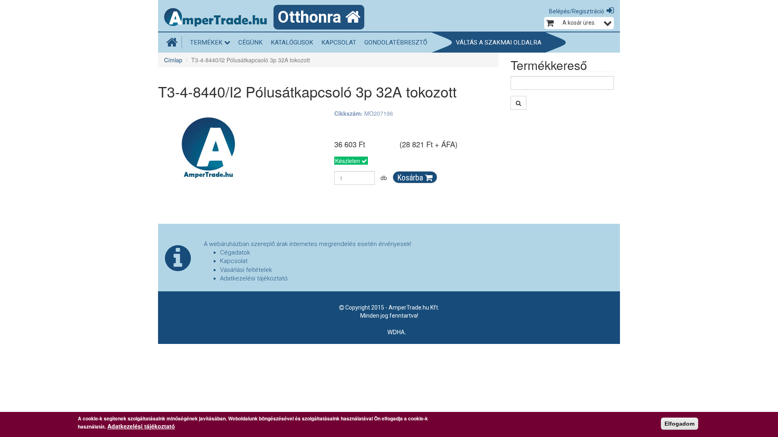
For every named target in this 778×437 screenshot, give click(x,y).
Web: (379, 332)
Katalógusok (292, 42)
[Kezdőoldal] (174, 42)
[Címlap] (219, 18)
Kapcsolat (338, 42)
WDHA (395, 332)
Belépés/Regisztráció (576, 11)
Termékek (207, 42)
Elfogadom (680, 423)
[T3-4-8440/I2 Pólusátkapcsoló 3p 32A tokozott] (208, 148)
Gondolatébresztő (395, 42)
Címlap (173, 60)
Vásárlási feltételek (246, 270)
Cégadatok (235, 252)
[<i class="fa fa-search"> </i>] (518, 103)
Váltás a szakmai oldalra (498, 42)
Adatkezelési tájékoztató (254, 278)
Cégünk (250, 42)
